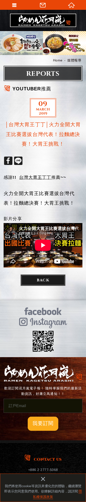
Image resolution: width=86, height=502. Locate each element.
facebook (43, 311)
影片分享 (13, 218)
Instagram (43, 322)
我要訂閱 (43, 423)
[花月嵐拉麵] (43, 20)
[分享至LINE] (18, 161)
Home (58, 60)
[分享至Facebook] (8, 161)
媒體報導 (74, 60)
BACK (43, 280)
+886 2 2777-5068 (43, 470)
